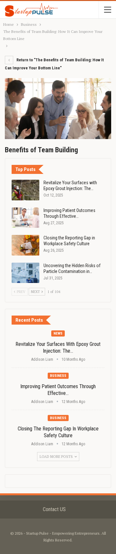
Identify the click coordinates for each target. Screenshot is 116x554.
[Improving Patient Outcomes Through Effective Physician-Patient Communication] (25, 217)
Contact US (54, 509)
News (58, 333)
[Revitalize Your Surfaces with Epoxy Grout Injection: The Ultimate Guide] (25, 190)
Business (58, 376)
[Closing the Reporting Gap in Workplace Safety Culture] (25, 245)
